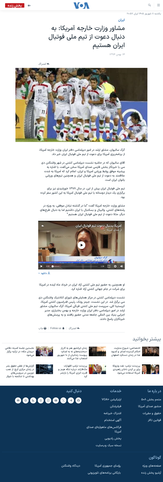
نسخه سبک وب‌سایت (108, 445)
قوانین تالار (154, 420)
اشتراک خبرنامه (112, 413)
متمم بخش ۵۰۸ (151, 399)
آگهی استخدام (112, 420)
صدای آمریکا (113, 230)
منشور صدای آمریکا (149, 406)
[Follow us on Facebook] (78, 400)
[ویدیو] (29, 5)
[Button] (44, 64)
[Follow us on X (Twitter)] (63, 400)
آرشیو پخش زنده (151, 473)
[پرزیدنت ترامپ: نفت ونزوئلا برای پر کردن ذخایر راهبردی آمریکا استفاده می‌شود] (150, 369)
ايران (121, 20)
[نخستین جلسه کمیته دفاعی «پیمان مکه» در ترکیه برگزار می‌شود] (44, 351)
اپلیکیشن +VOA (111, 399)
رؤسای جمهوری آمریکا (108, 466)
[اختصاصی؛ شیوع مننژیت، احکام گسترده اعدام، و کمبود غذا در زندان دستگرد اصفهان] (150, 351)
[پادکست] (26, 400)
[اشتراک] (18, 400)
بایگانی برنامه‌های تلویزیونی (104, 473)
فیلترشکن (115, 406)
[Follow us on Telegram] (71, 400)
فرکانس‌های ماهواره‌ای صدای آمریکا (103, 429)
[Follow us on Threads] (41, 400)
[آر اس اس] (33, 400)
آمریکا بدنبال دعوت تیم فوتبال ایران (99, 226)
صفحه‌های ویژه (151, 466)
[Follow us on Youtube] (56, 400)
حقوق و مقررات (152, 413)
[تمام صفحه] (109, 266)
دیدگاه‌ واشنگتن (70, 466)
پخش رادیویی (113, 438)
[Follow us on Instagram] (48, 400)
